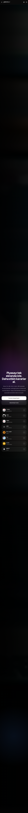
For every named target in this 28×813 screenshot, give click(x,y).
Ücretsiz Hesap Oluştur (14, 398)
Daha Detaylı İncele (14, 402)
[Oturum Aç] (26, 2)
